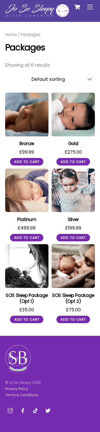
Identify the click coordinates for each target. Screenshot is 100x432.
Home (11, 35)
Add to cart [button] (26, 161)
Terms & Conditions (21, 395)
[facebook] (23, 410)
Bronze (26, 144)
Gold (73, 144)
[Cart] (77, 7)
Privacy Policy (16, 388)
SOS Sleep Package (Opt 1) (27, 298)
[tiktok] (35, 410)
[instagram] (10, 410)
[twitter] (48, 410)
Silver (73, 220)
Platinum (26, 220)
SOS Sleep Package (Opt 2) (73, 298)
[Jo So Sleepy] (37, 15)
